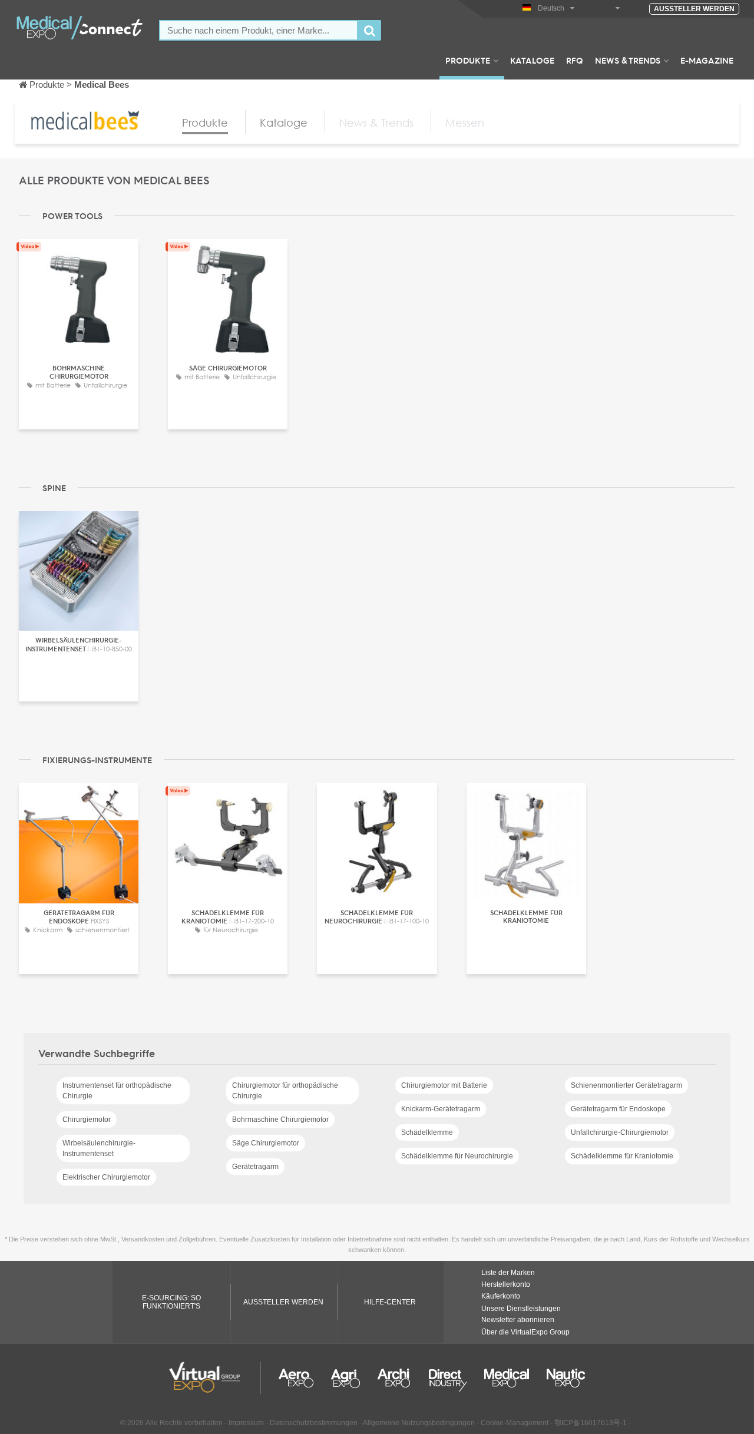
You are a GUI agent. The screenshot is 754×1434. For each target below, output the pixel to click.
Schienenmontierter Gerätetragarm (626, 1085)
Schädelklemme (427, 1132)
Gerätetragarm (255, 1167)
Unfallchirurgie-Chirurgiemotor (620, 1132)
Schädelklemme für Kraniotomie (622, 1156)
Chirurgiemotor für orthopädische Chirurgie (285, 1090)
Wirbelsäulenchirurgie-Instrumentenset (98, 1148)
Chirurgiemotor (86, 1119)
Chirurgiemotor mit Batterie (444, 1085)
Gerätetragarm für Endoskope (618, 1109)
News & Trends (627, 60)
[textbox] (258, 30)
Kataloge (532, 60)
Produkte (467, 60)
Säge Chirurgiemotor (265, 1143)
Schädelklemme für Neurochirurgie (457, 1156)
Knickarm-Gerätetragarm (440, 1109)
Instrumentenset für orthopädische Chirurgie (116, 1090)
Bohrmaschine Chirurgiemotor (280, 1119)
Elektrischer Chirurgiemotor (106, 1177)
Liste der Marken (508, 1273)
